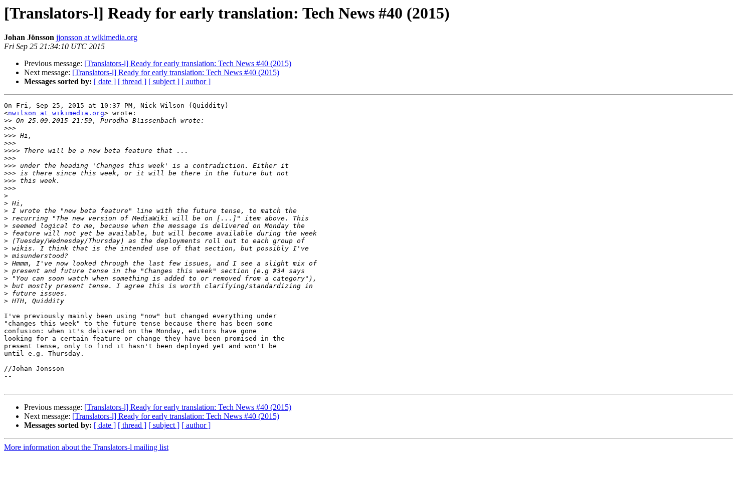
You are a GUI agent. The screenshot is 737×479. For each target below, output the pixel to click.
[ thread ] (132, 81)
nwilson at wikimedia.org (56, 113)
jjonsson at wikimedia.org (96, 37)
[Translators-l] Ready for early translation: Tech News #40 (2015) (187, 63)
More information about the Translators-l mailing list (86, 447)
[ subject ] (163, 81)
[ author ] (196, 81)
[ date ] (105, 81)
